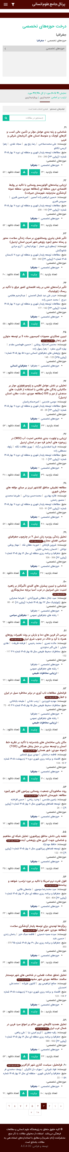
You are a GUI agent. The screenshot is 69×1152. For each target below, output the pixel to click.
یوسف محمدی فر (12, 1069)
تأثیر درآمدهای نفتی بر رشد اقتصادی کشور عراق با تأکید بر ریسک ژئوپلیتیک (34, 289)
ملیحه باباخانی (17, 701)
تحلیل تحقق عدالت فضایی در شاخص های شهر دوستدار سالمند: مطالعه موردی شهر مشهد (35, 977)
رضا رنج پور (30, 144)
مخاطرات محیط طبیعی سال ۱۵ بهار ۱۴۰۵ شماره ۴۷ (35, 651)
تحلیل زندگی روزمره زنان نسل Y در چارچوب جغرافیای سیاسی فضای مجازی (37, 539)
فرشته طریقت (18, 643)
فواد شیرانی (50, 1069)
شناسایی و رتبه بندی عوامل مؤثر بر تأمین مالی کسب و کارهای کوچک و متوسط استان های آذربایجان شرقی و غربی (36, 136)
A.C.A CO (26, 1146)
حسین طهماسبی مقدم (20, 344)
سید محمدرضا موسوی (45, 889)
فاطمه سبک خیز (26, 934)
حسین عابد (58, 938)
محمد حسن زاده (50, 300)
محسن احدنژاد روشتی (45, 344)
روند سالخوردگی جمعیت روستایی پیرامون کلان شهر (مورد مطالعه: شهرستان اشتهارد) (35, 793)
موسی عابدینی (49, 402)
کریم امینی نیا (34, 1032)
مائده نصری (50, 643)
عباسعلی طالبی (24, 889)
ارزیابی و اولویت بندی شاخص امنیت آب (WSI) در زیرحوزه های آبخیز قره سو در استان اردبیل (38, 440)
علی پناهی (20, 1032)
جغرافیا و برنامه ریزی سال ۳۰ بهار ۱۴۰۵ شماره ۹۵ (36, 943)
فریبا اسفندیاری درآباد (45, 447)
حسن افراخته (17, 799)
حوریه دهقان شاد (30, 545)
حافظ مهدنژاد (49, 844)
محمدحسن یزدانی (32, 496)
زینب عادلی (33, 701)
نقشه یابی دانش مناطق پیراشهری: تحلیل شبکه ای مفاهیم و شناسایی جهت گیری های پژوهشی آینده (34, 838)
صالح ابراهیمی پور (47, 983)
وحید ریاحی (33, 799)
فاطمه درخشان (49, 754)
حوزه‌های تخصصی (56, 40)
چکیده (34, 172)
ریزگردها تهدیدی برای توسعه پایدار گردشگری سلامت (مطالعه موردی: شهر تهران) (38, 928)
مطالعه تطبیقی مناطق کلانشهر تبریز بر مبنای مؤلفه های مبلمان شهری (36, 489)
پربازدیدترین (31, 97)
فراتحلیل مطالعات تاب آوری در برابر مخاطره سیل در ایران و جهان (35, 695)
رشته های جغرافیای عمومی (43, 615)
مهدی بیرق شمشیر (29, 754)
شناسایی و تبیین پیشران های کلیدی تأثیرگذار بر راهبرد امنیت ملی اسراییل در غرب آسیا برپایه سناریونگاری (37, 589)
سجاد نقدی (15, 144)
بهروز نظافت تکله (23, 447)
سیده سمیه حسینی (46, 934)
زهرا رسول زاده (40, 349)
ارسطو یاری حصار (47, 246)
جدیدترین (45, 97)
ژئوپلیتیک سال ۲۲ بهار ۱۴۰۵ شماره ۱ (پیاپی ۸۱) (37, 602)
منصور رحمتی (57, 500)
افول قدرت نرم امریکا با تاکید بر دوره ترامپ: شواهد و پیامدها (37, 883)
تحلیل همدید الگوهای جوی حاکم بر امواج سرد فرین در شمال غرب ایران (36, 1026)
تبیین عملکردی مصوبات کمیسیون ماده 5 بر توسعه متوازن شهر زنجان (34, 338)
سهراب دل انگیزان (33, 1069)
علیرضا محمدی (12, 496)
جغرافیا (34, 366)
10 (37, 1112)
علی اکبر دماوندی (48, 647)
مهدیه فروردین (49, 701)
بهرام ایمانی (30, 246)
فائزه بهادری (50, 496)
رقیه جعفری (50, 1032)
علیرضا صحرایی (17, 598)
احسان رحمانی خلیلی (46, 549)
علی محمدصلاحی (47, 144)
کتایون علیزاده (28, 983)
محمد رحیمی (34, 643)
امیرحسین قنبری (20, 197)
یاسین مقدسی (49, 799)
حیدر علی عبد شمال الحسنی (42, 295)
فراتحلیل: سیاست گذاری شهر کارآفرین (35, 1065)
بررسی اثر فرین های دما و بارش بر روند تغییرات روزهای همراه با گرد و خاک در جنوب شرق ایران (35, 637)
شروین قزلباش (49, 545)
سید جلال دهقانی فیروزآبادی (42, 598)
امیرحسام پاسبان (31, 402)
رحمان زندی (10, 934)
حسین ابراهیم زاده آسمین (43, 197)
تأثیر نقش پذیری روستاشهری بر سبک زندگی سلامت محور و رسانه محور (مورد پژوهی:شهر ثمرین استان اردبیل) (34, 240)
